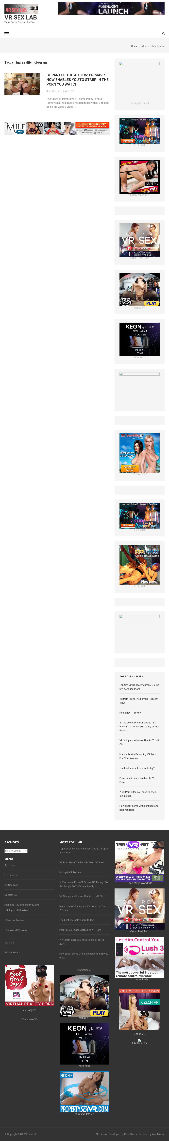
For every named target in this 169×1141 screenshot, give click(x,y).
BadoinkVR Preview (16, 930)
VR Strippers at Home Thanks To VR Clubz (82, 896)
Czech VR (139, 1033)
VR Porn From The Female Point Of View (81, 862)
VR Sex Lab (20, 17)
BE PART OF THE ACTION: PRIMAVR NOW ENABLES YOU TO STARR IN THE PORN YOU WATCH (77, 79)
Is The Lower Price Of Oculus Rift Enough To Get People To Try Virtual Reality (139, 726)
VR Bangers (29, 1010)
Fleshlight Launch (139, 103)
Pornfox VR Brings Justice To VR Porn (80, 929)
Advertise (9, 865)
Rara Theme (130, 1134)
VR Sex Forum (12, 952)
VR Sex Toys (11, 884)
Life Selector (139, 1043)
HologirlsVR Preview (130, 712)
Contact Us (10, 894)
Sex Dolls (9, 942)
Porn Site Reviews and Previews (21, 904)
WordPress (158, 1134)
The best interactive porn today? (137, 768)
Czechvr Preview (15, 920)
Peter (71, 91)
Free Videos (10, 875)
